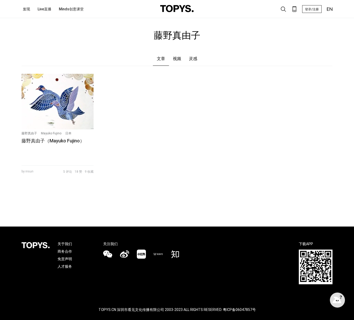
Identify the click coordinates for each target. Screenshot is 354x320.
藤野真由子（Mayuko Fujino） (53, 140)
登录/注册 (312, 9)
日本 (68, 133)
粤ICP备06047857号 (239, 310)
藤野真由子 (29, 133)
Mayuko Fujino (51, 133)
